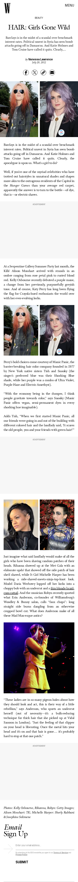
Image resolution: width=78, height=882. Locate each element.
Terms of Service (60, 852)
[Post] (35, 72)
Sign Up (16, 830)
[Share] (26, 72)
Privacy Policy (21, 854)
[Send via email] (52, 72)
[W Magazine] (7, 8)
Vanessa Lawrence (40, 59)
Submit (22, 861)
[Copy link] (43, 72)
